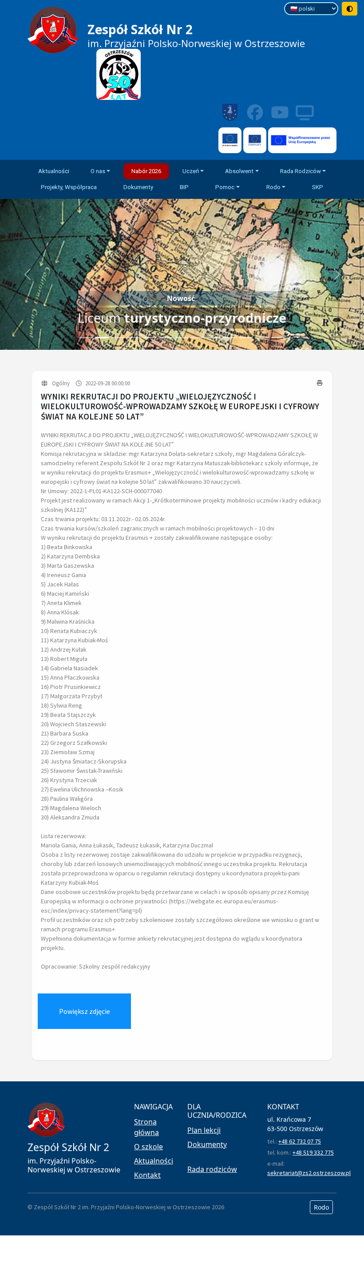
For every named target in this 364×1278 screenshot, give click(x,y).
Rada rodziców (212, 1169)
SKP (317, 187)
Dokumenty (138, 187)
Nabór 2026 (146, 171)
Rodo (321, 1207)
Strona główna (146, 1127)
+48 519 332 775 (313, 1152)
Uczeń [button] (190, 171)
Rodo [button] (273, 187)
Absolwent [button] (239, 171)
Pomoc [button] (224, 187)
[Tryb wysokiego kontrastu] (350, 9)
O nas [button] (98, 171)
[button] (27, 274)
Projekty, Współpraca (69, 187)
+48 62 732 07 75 (299, 1141)
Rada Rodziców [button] (300, 171)
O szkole (148, 1146)
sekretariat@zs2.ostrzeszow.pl (309, 1173)
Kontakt (147, 1175)
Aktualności (53, 171)
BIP (184, 187)
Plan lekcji (204, 1130)
